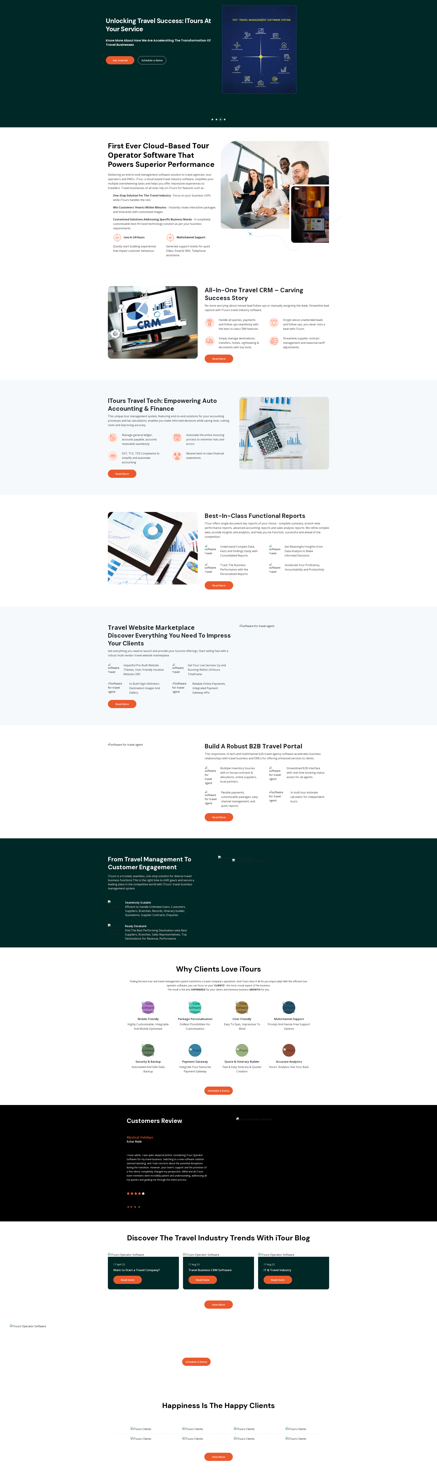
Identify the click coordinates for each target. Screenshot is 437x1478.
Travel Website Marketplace (151, 627)
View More (218, 1304)
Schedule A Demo (218, 1090)
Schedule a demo (152, 69)
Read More (219, 358)
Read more (127, 1280)
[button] (212, 119)
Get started (120, 69)
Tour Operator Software (158, 150)
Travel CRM (255, 290)
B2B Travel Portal (275, 746)
